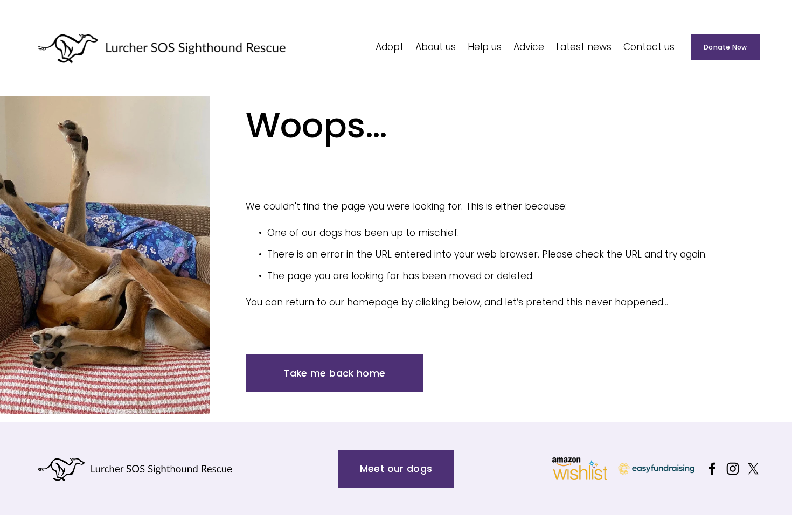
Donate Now (725, 47)
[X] (753, 468)
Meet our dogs (396, 468)
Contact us (649, 46)
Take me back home (334, 373)
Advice (528, 46)
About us (435, 46)
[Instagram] (732, 468)
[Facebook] (712, 468)
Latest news (584, 46)
